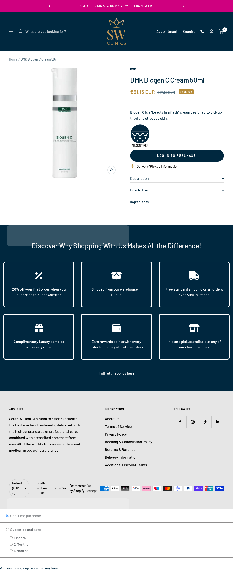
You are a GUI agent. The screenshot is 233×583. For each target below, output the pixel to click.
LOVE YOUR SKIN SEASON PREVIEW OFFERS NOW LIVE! (117, 6)
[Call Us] (202, 31)
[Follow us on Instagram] (192, 422)
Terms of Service (118, 426)
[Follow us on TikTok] (205, 422)
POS (61, 488)
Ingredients (139, 202)
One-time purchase (25, 515)
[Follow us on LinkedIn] (217, 422)
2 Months (20, 544)
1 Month (19, 538)
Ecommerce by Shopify (77, 488)
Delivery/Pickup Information (157, 166)
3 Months (20, 550)
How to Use (139, 190)
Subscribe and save (25, 529)
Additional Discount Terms (126, 465)
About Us (112, 418)
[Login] (212, 31)
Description (139, 178)
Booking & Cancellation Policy (128, 441)
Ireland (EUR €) (17, 488)
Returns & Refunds (120, 449)
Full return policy (113, 373)
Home (13, 59)
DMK (133, 69)
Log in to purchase (176, 155)
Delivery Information (121, 457)
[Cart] (221, 31)
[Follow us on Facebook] (180, 422)
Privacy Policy (116, 434)
